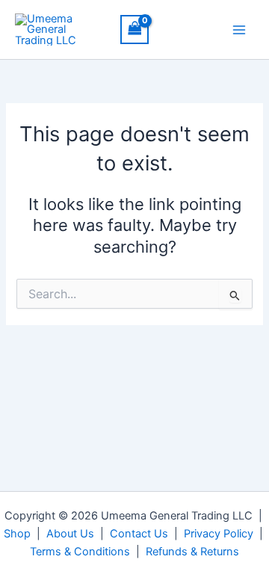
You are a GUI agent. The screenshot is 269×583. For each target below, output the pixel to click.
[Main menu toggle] (239, 29)
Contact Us (139, 533)
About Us (70, 533)
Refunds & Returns (192, 551)
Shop (17, 533)
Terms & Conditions (80, 551)
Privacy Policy (218, 533)
